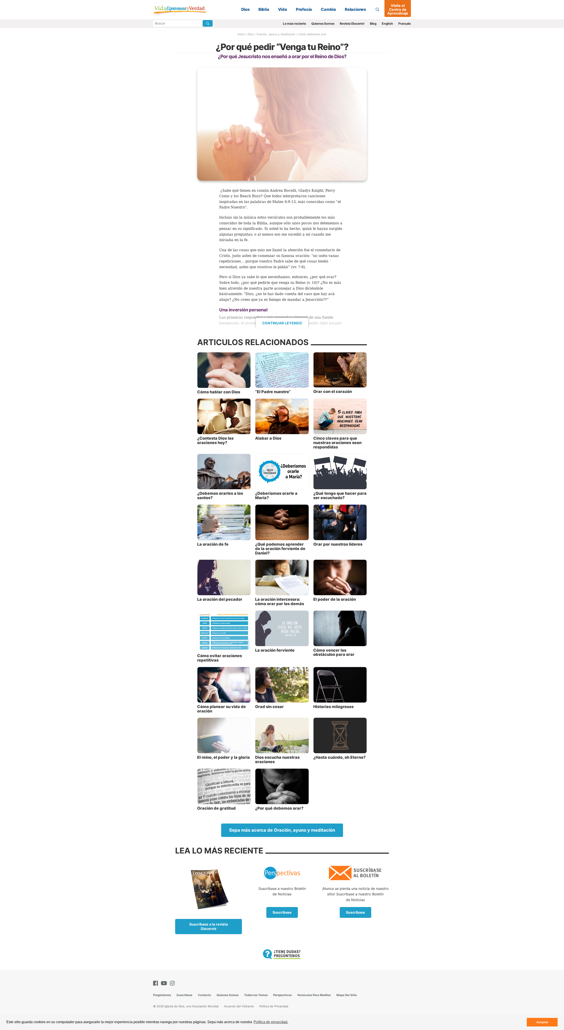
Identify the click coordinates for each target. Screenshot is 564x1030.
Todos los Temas (256, 995)
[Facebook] (156, 983)
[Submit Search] (208, 23)
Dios (245, 9)
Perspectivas (282, 995)
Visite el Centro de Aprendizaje (397, 9)
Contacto (204, 995)
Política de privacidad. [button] (271, 1022)
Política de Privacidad (273, 1006)
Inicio (241, 34)
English (387, 23)
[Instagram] (173, 983)
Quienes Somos (322, 23)
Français (404, 23)
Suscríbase (282, 912)
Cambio (328, 9)
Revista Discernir (352, 23)
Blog (373, 23)
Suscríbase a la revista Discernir (208, 926)
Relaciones (355, 9)
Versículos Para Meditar (314, 995)
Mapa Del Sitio (346, 995)
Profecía (304, 9)
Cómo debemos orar (312, 34)
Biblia (263, 9)
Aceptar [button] (542, 1022)
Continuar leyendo (282, 323)
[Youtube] (165, 983)
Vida (282, 9)
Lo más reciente (294, 23)
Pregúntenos (162, 995)
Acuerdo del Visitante (239, 1006)
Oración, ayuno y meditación (275, 34)
